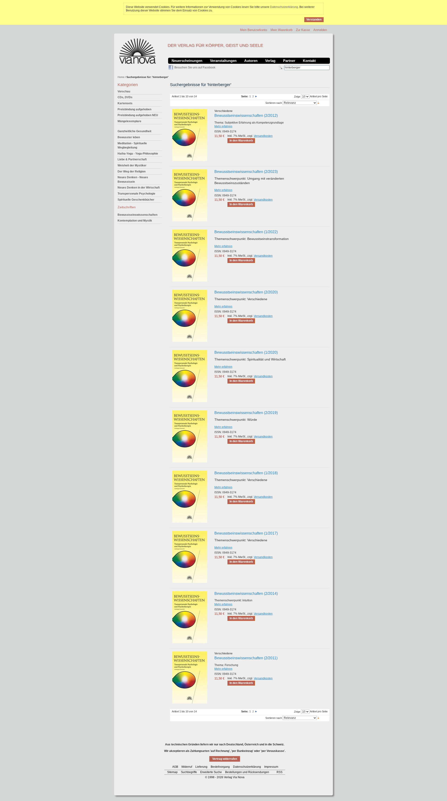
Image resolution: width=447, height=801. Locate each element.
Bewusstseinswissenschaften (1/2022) (246, 232)
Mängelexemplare (129, 121)
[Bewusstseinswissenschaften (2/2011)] (189, 677)
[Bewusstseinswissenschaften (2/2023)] (189, 195)
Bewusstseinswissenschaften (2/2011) (246, 658)
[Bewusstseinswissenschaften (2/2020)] (189, 316)
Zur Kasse (303, 30)
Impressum (271, 766)
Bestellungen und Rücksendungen (247, 772)
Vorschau (124, 91)
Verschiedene (223, 111)
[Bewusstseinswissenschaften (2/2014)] (189, 617)
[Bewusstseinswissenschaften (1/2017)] (189, 557)
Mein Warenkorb (281, 30)
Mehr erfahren (223, 126)
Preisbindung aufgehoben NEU (138, 115)
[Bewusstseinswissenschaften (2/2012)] (189, 135)
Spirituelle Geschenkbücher (136, 199)
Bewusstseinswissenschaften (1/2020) (246, 352)
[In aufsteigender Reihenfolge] (318, 102)
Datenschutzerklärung (284, 7)
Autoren (250, 61)
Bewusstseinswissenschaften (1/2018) (246, 473)
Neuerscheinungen (187, 61)
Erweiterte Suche (211, 772)
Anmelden (320, 30)
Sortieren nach (273, 102)
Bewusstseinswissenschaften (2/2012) (246, 116)
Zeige (297, 96)
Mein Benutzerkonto (253, 30)
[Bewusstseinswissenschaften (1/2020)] (189, 376)
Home (121, 77)
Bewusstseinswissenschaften (137, 214)
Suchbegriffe (189, 772)
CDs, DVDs (125, 97)
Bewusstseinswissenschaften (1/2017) (246, 533)
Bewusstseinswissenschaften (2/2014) (246, 594)
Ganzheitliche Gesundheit (134, 131)
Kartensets (125, 103)
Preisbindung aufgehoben (134, 109)
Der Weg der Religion (132, 171)
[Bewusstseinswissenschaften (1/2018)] (189, 497)
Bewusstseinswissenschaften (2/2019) (246, 413)
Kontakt (309, 61)
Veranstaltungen (223, 61)
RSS (279, 772)
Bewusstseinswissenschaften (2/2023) (246, 172)
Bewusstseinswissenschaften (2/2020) (246, 292)
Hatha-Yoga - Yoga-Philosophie (138, 153)
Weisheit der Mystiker (132, 165)
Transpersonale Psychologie (136, 193)
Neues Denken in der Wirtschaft (139, 187)
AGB (175, 766)
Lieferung (201, 766)
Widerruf (186, 766)
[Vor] (256, 96)
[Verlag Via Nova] (137, 51)
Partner (289, 61)
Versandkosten (263, 136)
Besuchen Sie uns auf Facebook (194, 67)
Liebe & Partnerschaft (132, 159)
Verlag (270, 61)
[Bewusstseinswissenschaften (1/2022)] (189, 255)
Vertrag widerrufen (224, 759)
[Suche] (280, 67)
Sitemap (172, 772)
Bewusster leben (129, 137)
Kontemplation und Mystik (135, 220)
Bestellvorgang (220, 766)
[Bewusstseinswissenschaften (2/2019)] (189, 436)
